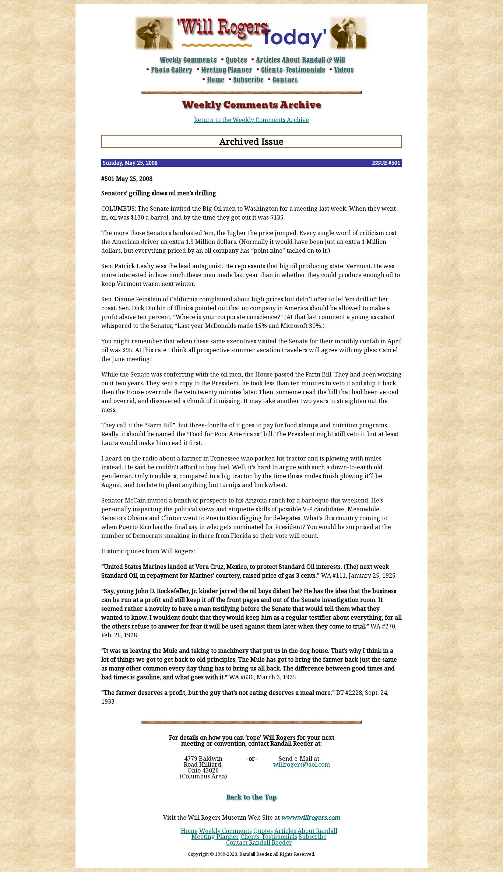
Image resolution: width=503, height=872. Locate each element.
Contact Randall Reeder (259, 842)
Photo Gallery (172, 70)
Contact (285, 80)
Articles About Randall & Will (300, 60)
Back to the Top (251, 796)
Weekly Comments (188, 60)
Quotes (236, 60)
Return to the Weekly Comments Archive (251, 120)
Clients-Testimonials (293, 70)
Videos (344, 70)
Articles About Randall (305, 831)
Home (215, 80)
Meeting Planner (226, 70)
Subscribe (248, 80)
